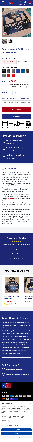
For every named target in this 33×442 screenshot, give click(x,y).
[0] (30, 3)
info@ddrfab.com (10, 198)
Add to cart (16, 109)
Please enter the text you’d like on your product (16, 98)
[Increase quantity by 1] (20, 93)
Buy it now (16, 116)
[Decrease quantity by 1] (10, 93)
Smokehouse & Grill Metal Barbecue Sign (11, 297)
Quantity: (4, 92)
